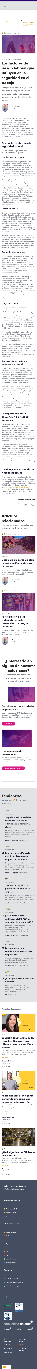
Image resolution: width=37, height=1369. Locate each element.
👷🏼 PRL (7, 811)
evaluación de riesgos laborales (15, 488)
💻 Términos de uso (23, 1349)
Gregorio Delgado (11, 840)
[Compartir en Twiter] (17, 507)
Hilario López (9, 995)
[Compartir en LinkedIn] (25, 507)
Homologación (11, 1213)
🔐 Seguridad (7, 1340)
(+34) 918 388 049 (12, 1278)
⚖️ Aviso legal (22, 1340)
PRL (7, 1252)
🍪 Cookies (23, 1345)
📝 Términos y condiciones (8, 1350)
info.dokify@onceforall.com (15, 1282)
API (7, 1216)
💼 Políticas (8, 1345)
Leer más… (5, 1057)
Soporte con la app (12, 1286)
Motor (8, 1236)
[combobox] (6, 1367)
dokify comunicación (12, 903)
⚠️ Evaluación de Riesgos (13, 21)
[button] (5, 6)
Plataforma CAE (11, 1209)
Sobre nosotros (11, 1232)
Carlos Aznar (16, 107)
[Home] (9, 1307)
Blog (3, 21)
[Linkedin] (5, 1296)
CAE (7, 1255)
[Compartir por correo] (32, 507)
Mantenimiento (11, 1263)
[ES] (6, 1367)
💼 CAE (7, 879)
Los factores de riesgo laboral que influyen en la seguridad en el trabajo (29, 23)
